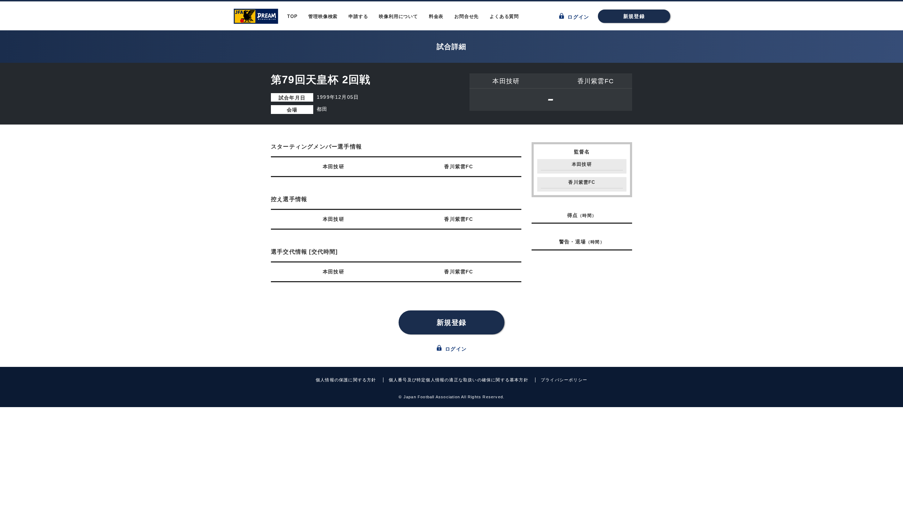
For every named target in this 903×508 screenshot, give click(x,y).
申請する (358, 16)
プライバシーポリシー (564, 379)
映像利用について (398, 16)
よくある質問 (504, 16)
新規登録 (634, 16)
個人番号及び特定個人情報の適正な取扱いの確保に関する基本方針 (458, 379)
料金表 (436, 16)
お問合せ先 (466, 16)
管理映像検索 (323, 16)
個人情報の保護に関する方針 (346, 379)
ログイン (577, 17)
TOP (292, 16)
